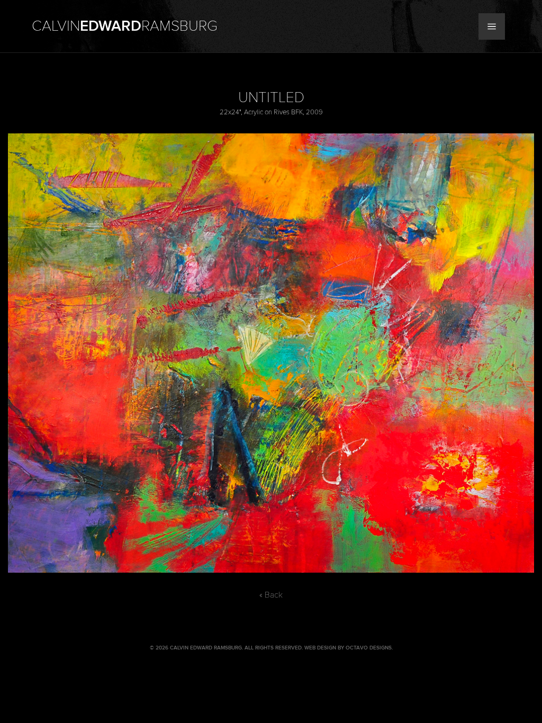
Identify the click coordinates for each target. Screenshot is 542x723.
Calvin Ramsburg (125, 26)
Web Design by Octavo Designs (348, 648)
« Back (271, 595)
